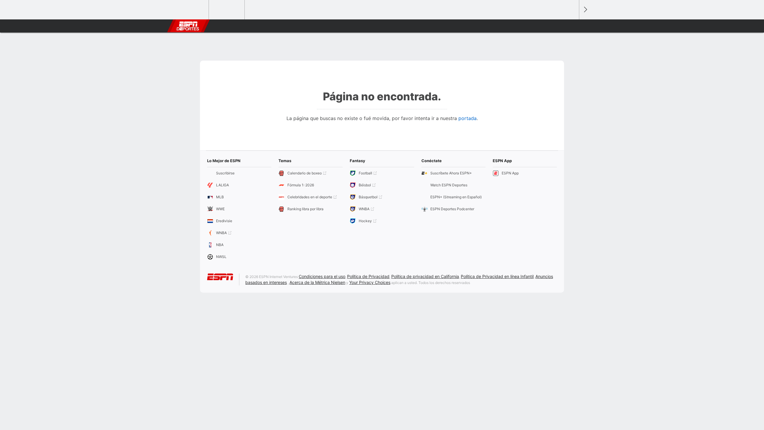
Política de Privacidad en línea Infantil (497, 276)
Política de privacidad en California (425, 276)
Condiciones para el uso (322, 276)
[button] (571, 26)
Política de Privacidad (368, 276)
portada (467, 118)
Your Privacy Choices (369, 282)
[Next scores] (585, 9)
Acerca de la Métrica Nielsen (317, 282)
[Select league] (191, 9)
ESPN (188, 26)
